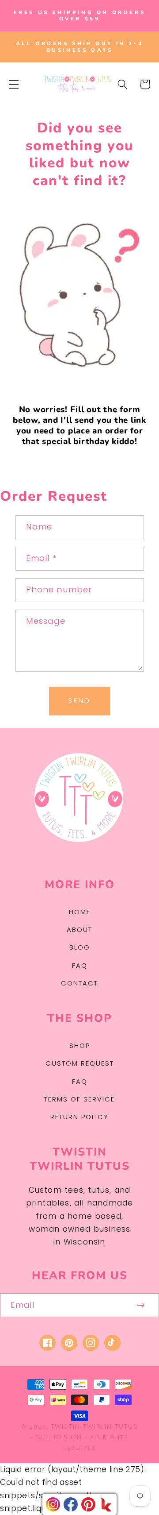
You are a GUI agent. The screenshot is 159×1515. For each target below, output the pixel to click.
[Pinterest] (88, 1504)
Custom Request (79, 1063)
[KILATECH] (106, 1504)
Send (79, 701)
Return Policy (79, 1116)
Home (80, 911)
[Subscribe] (141, 1305)
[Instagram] (53, 1504)
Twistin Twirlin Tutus (94, 1426)
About (79, 929)
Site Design (59, 1437)
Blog (79, 947)
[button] (14, 84)
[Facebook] (71, 1504)
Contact (79, 983)
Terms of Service (79, 1099)
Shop (79, 1045)
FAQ (79, 965)
